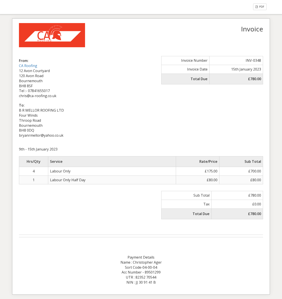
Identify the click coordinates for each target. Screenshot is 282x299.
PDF (261, 7)
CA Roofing (28, 65)
